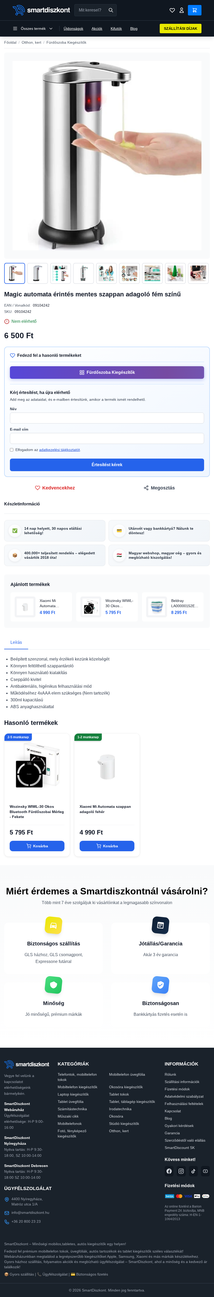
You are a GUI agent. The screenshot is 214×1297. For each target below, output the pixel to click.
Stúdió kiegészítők (124, 1123)
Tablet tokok (119, 1094)
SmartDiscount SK (180, 1148)
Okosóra (116, 1116)
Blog (134, 28)
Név (13, 409)
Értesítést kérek (107, 465)
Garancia (172, 1133)
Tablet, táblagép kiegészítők (132, 1101)
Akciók (97, 28)
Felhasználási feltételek (184, 1104)
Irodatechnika (120, 1109)
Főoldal (10, 42)
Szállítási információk (182, 1082)
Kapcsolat (173, 1111)
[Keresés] (111, 10)
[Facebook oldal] (169, 1171)
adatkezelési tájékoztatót (59, 450)
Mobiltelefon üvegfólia (127, 1074)
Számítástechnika (72, 1109)
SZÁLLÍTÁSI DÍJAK (180, 28)
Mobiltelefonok (70, 1123)
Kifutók (116, 28)
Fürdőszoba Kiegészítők (66, 42)
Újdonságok (73, 28)
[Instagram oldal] (181, 1171)
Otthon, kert (31, 42)
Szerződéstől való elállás (185, 1140)
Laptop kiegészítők (73, 1094)
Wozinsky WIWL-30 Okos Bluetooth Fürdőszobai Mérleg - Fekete (37, 811)
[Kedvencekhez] (61, 790)
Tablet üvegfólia (71, 1101)
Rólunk (170, 1074)
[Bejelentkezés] (182, 10)
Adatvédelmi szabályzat (184, 1096)
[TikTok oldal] (193, 1171)
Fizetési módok (177, 1089)
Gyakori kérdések (179, 1126)
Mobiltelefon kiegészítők (77, 1087)
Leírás (16, 642)
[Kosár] (194, 10)
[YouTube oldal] (205, 1171)
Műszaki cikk (68, 1116)
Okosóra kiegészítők (126, 1087)
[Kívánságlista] (172, 10)
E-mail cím (19, 429)
